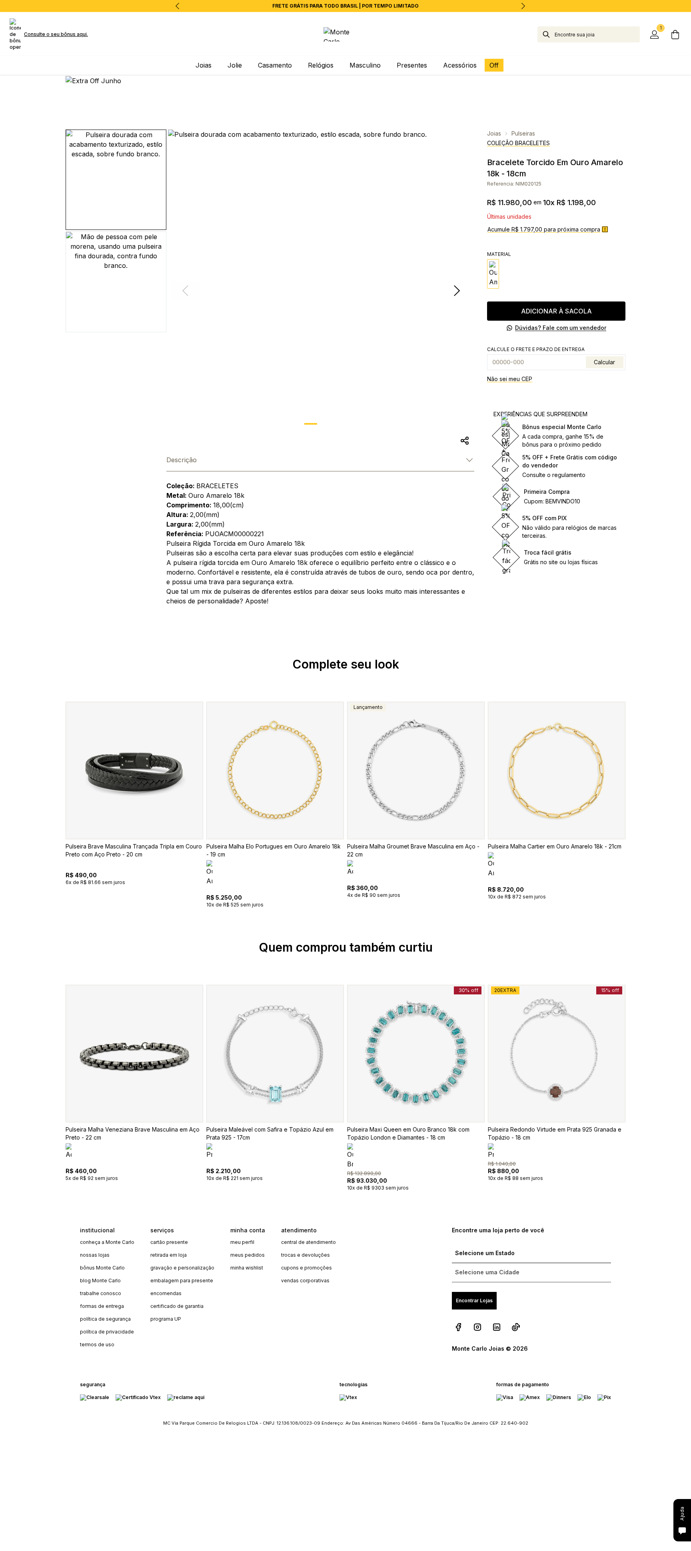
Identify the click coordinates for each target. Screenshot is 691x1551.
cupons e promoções (306, 1268)
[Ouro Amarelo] (493, 274)
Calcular (604, 362)
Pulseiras (523, 133)
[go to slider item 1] (331, 424)
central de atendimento (308, 1242)
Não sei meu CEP (509, 378)
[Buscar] (546, 34)
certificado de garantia (177, 1306)
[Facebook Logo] (458, 1327)
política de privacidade (107, 1332)
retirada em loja (168, 1255)
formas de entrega (102, 1306)
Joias (494, 133)
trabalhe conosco (100, 1293)
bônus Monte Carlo (102, 1268)
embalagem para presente (181, 1281)
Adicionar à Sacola (556, 311)
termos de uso (97, 1344)
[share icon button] (464, 440)
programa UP (165, 1319)
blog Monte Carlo (100, 1281)
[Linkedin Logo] (496, 1327)
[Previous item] (177, 6)
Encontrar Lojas (474, 1300)
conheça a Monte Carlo (107, 1242)
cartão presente (169, 1242)
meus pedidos (247, 1255)
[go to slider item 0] (310, 424)
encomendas (166, 1293)
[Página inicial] (346, 34)
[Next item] (523, 6)
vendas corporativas (305, 1281)
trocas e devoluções (305, 1255)
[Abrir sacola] (675, 34)
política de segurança (105, 1319)
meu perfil (242, 1242)
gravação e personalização (182, 1268)
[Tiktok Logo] (515, 1327)
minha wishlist (246, 1268)
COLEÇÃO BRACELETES (518, 143)
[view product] (134, 770)
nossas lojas (95, 1255)
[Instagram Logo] (477, 1327)
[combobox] (597, 34)
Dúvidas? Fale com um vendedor (560, 327)
